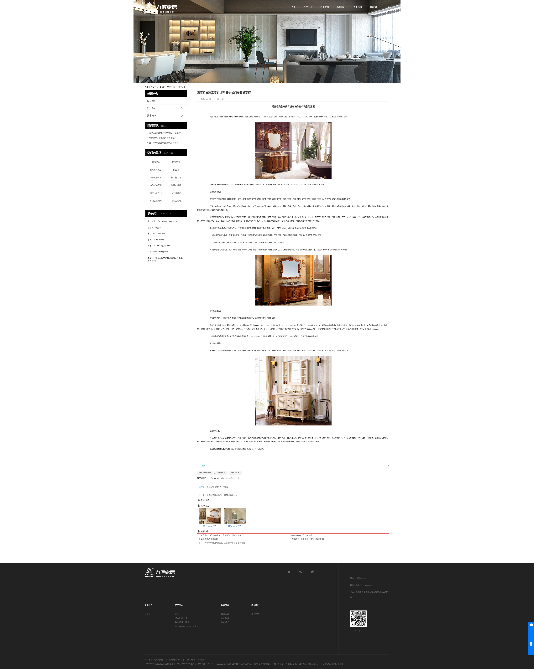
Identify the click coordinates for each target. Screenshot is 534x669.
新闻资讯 (341, 7)
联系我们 (374, 7)
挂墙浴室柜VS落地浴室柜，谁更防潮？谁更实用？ (220, 535)
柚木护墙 (176, 162)
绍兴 (269, 664)
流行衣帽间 (176, 185)
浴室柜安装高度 (205, 473)
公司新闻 (151, 101)
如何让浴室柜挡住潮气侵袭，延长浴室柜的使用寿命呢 (222, 543)
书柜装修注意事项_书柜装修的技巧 (222, 495)
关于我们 (357, 7)
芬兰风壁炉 (176, 193)
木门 (177, 614)
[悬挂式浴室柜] (210, 516)
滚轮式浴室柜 (156, 178)
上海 (234, 664)
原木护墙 (156, 162)
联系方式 (255, 614)
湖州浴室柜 (221, 473)
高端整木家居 (156, 170)
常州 (265, 664)
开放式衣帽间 (156, 201)
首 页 (161, 87)
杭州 (243, 664)
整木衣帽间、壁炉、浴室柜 (186, 626)
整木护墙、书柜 (182, 618)
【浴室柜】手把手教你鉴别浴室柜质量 (307, 539)
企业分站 (148, 660)
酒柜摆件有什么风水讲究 (217, 487)
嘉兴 (256, 664)
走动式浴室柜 (156, 185)
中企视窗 (201, 660)
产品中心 (308, 7)
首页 (293, 7)
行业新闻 (151, 108)
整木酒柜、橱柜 (182, 622)
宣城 (260, 664)
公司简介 (148, 614)
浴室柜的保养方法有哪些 (301, 535)
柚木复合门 (176, 178)
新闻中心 (171, 87)
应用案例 (324, 7)
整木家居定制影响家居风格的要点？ (164, 143)
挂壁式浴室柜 (234, 526)
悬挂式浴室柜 (209, 526)
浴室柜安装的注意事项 (208, 539)
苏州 (247, 664)
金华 (238, 664)
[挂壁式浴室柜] (235, 516)
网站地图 (158, 660)
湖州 (229, 664)
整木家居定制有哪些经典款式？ (162, 138)
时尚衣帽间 (176, 201)
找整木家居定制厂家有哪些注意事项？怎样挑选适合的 (167, 133)
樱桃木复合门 (156, 193)
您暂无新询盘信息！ (177, 660)
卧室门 (176, 170)
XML (165, 660)
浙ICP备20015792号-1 (207, 664)
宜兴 (252, 664)
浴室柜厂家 (235, 473)
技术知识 (182, 87)
